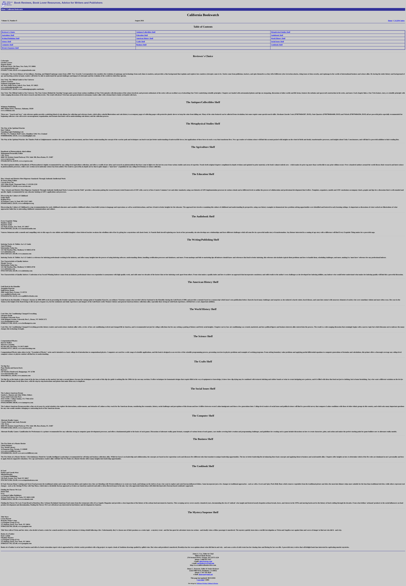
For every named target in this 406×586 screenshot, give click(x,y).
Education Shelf (142, 35)
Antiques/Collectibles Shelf (145, 32)
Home (390, 21)
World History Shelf (278, 38)
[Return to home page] (7, 7)
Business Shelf (141, 45)
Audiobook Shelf (277, 35)
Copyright (200, 580)
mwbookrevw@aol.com (205, 563)
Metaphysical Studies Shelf (280, 32)
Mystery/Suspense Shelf (10, 48)
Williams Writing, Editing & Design (207, 583)
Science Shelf (6, 41)
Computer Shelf (7, 45)
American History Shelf (144, 38)
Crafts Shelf (140, 41)
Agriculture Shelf (8, 35)
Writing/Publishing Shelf (10, 38)
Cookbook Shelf (277, 45)
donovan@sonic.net (206, 574)
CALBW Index (399, 21)
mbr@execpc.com (205, 561)
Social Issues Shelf (277, 41)
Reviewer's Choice (8, 32)
